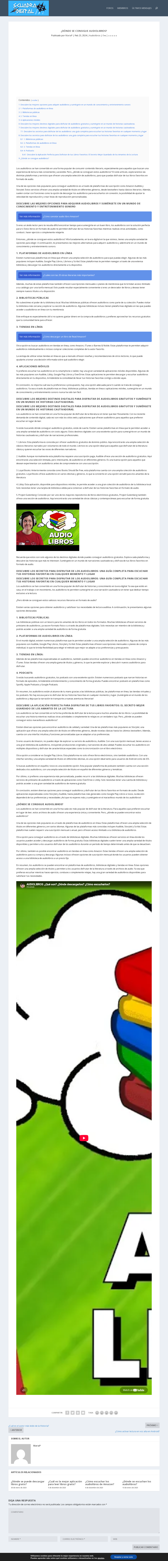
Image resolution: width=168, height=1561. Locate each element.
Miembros (122, 8)
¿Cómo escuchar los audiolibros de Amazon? (99, 1483)
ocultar (34, 100)
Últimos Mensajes (142, 8)
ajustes (101, 1558)
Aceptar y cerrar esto (123, 1557)
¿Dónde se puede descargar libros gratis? (27, 1483)
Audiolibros (94, 35)
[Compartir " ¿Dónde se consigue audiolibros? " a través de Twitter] (72, 1412)
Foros (109, 8)
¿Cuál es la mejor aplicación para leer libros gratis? (65, 1483)
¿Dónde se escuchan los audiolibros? (136, 1483)
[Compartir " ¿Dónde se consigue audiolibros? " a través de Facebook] (67, 1412)
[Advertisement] (84, 65)
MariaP (68, 35)
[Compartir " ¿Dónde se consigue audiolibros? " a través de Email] (83, 1412)
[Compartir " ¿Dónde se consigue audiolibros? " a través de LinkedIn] (77, 1412)
